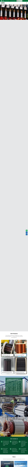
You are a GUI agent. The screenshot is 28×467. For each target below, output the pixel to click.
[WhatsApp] (26, 230)
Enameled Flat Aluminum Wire (19, 372)
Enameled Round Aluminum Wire (7, 372)
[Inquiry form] (26, 234)
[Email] (26, 232)
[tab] (13, 330)
